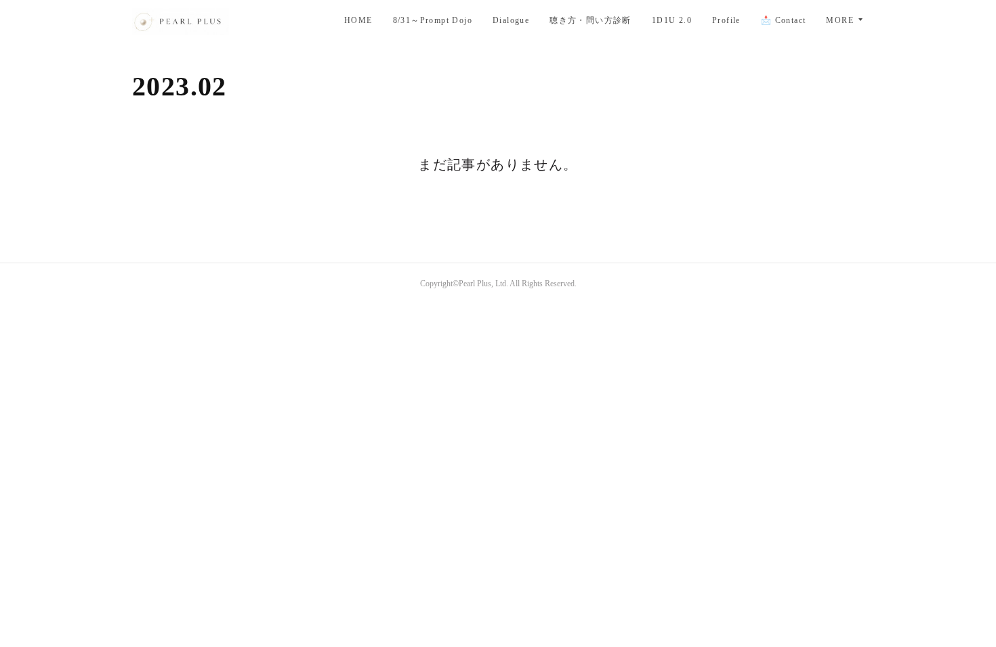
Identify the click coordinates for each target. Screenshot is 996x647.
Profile (726, 20)
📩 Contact (783, 20)
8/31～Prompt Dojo (432, 20)
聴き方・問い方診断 (590, 20)
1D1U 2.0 (672, 20)
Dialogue (511, 20)
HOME (358, 20)
